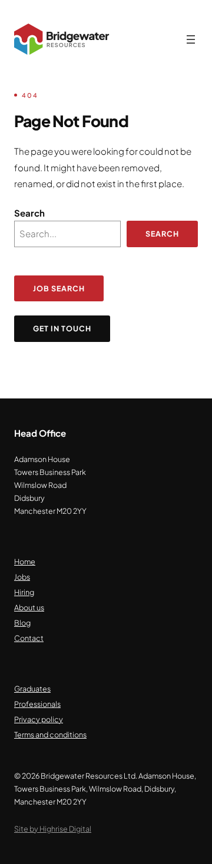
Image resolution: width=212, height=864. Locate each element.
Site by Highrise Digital (52, 828)
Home (24, 561)
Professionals (37, 704)
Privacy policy (38, 719)
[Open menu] (191, 39)
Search (29, 212)
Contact (29, 638)
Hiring (24, 592)
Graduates (32, 688)
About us (29, 607)
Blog (22, 622)
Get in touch (62, 328)
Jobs (22, 576)
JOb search (59, 288)
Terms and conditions (50, 734)
